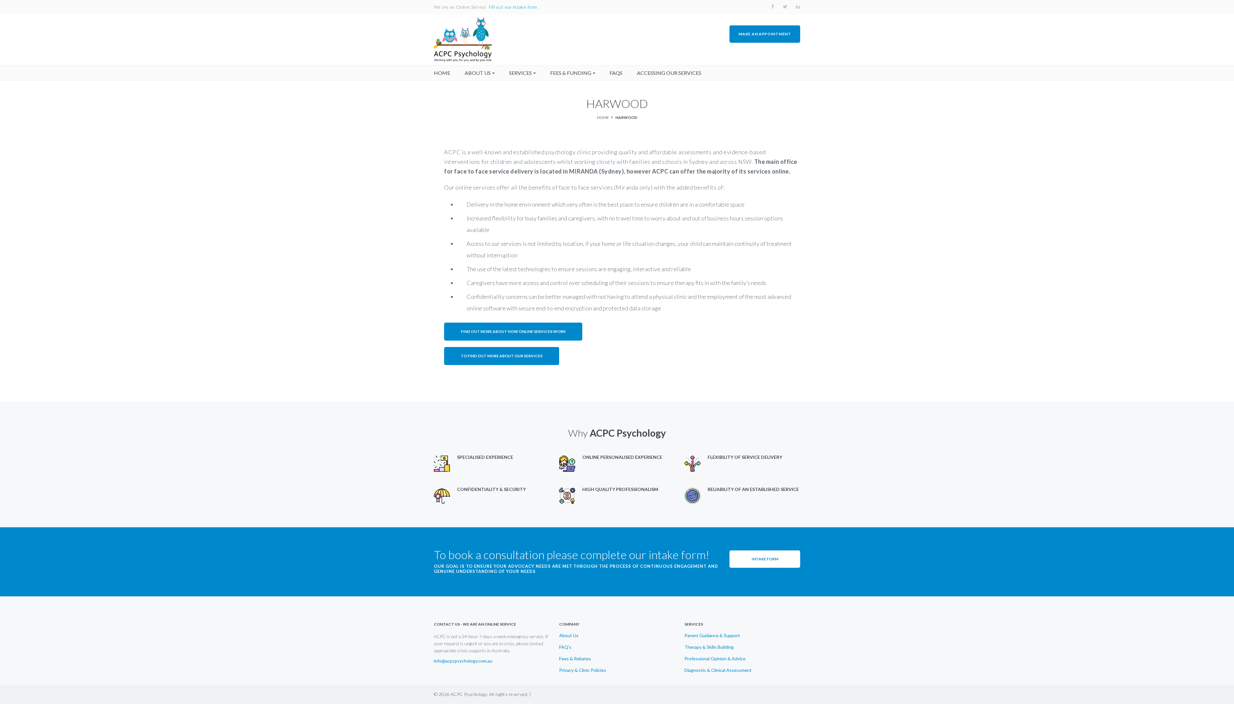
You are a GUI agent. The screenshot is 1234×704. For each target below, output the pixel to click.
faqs (616, 73)
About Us (568, 635)
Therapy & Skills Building (709, 647)
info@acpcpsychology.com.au (463, 661)
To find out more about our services (501, 355)
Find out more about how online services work (513, 331)
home (442, 73)
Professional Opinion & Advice (715, 658)
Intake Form (765, 559)
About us (478, 73)
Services (520, 73)
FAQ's (565, 647)
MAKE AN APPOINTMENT (764, 33)
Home (603, 117)
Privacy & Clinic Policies (582, 670)
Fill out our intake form (513, 7)
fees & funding (570, 73)
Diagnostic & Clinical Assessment (718, 670)
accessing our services (669, 73)
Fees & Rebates (575, 658)
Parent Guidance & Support (712, 635)
